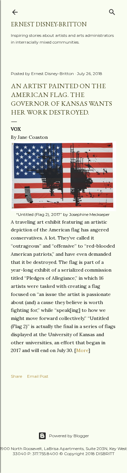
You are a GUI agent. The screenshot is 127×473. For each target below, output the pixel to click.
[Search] (112, 10)
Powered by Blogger (69, 435)
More (82, 350)
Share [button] (16, 376)
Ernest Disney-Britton (49, 24)
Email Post (37, 376)
